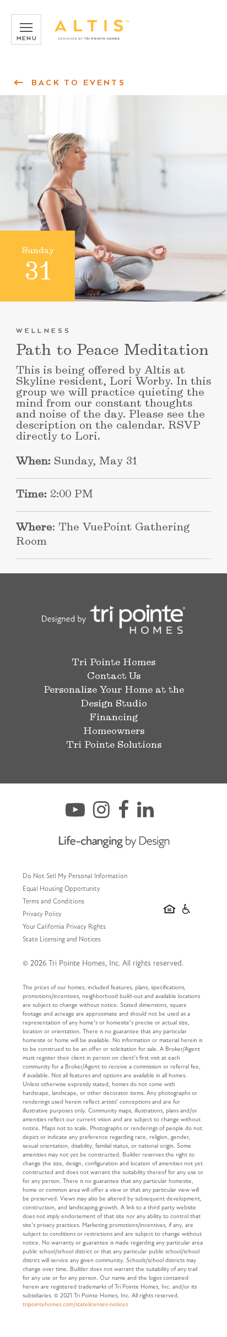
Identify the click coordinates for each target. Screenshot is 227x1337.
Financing (113, 717)
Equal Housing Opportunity (61, 889)
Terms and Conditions (53, 901)
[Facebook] (127, 814)
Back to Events (78, 82)
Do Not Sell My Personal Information (75, 876)
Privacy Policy (42, 914)
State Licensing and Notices (62, 939)
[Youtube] (79, 814)
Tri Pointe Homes (113, 662)
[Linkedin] (149, 814)
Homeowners (113, 731)
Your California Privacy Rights (64, 927)
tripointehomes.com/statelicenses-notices (75, 1305)
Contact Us (113, 676)
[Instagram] (105, 814)
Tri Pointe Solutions (113, 745)
